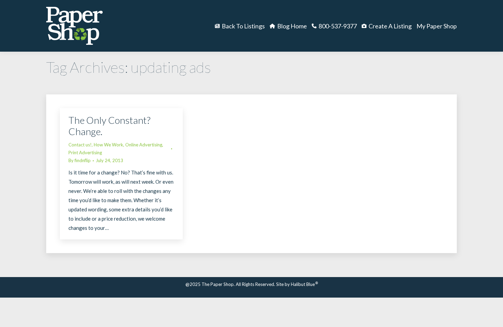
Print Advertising (85, 152)
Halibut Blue (304, 284)
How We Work (108, 144)
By (79, 160)
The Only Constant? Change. (109, 125)
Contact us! (80, 144)
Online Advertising (143, 144)
